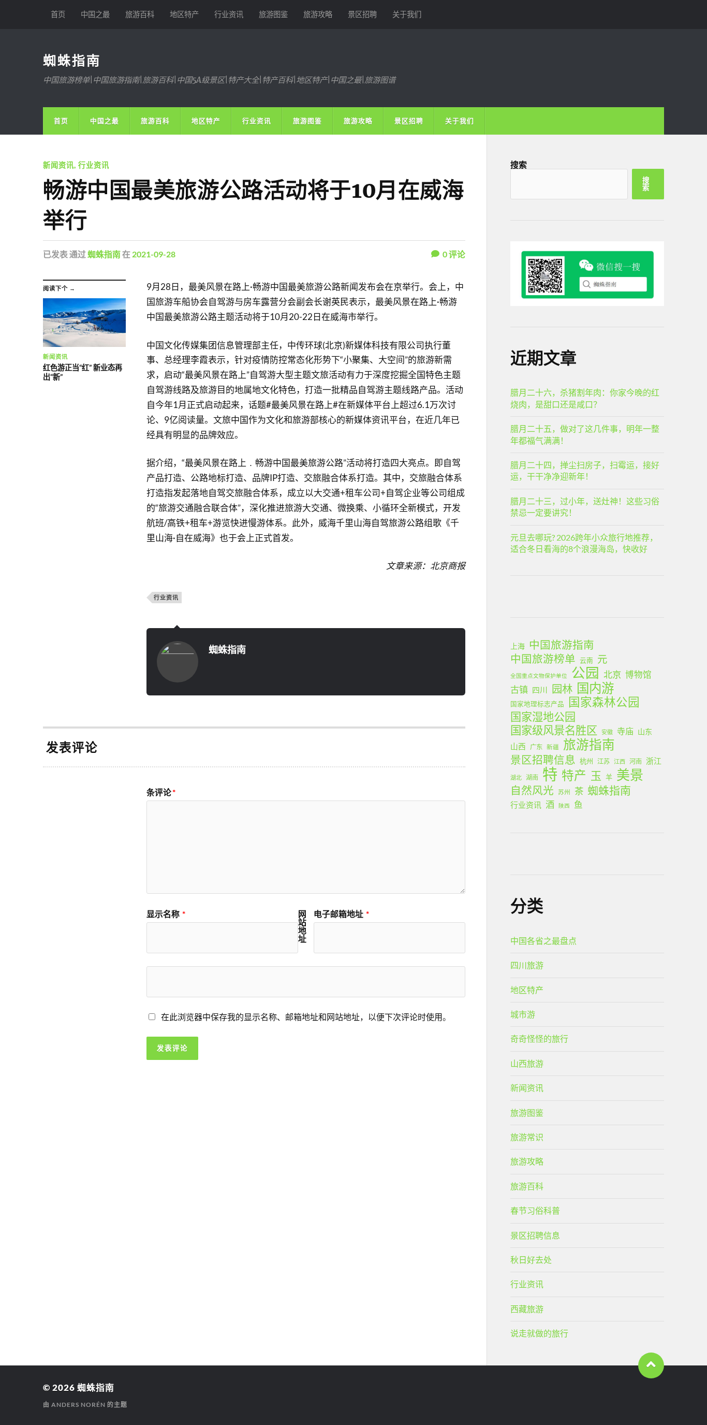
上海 (517, 646)
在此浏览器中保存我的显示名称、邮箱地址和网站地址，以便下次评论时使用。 (306, 1017)
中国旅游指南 (561, 644)
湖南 (532, 777)
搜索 (518, 164)
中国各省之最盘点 (543, 941)
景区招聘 (362, 14)
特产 (574, 775)
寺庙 (625, 731)
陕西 (564, 805)
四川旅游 (526, 965)
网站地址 (302, 926)
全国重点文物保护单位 (538, 675)
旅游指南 (589, 744)
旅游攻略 (317, 14)
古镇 (519, 689)
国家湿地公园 (543, 716)
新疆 (553, 747)
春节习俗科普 (535, 1210)
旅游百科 (139, 14)
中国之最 (95, 14)
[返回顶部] (651, 1365)
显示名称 (165, 914)
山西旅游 (526, 1063)
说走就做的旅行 (539, 1333)
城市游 (522, 1014)
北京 (612, 674)
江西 (619, 761)
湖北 (516, 777)
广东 (536, 747)
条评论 (160, 792)
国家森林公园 (604, 702)
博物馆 (638, 675)
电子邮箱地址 (341, 914)
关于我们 (406, 14)
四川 (540, 689)
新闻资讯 (58, 165)
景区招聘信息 (543, 759)
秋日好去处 (531, 1259)
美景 (629, 774)
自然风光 (532, 790)
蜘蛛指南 (72, 60)
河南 (635, 761)
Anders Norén (78, 1404)
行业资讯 (228, 14)
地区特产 (184, 14)
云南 (586, 660)
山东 (645, 731)
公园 (585, 672)
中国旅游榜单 (543, 658)
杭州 (586, 761)
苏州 (564, 792)
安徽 (607, 732)
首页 (58, 14)
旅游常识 (526, 1137)
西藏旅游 (526, 1309)
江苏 (603, 761)
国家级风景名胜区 (553, 730)
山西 (518, 746)
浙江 (653, 760)
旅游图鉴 (273, 14)
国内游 (595, 688)
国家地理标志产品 (537, 704)
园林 (562, 688)
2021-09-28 (153, 254)
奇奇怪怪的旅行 (539, 1038)
